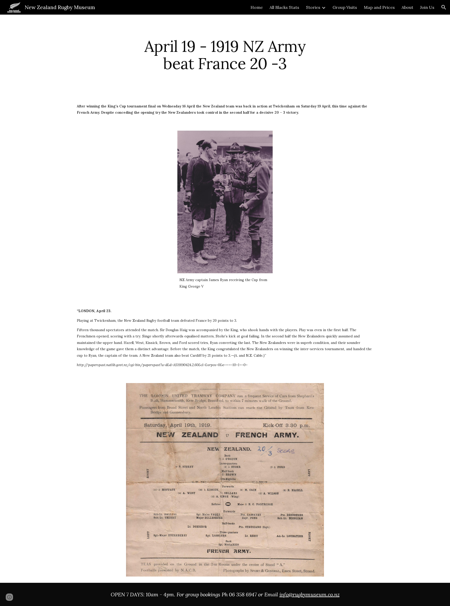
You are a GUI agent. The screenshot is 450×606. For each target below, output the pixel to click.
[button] (444, 7)
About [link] (407, 7)
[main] (225, 54)
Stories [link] (313, 7)
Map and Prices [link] (379, 7)
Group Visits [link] (345, 7)
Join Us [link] (427, 7)
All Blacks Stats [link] (284, 7)
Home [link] (257, 7)
